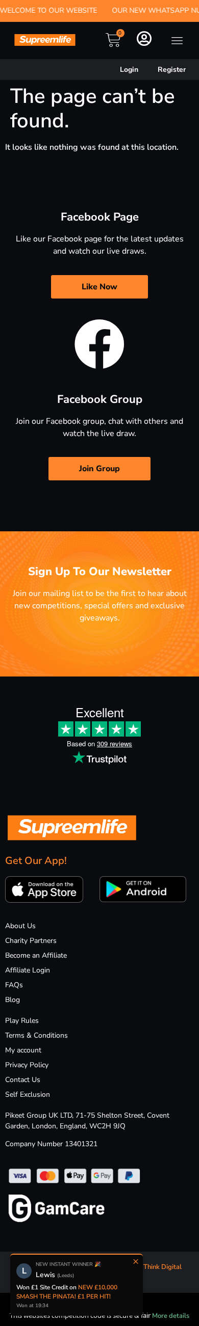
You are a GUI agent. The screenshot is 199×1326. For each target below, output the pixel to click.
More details (170, 1315)
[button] (177, 40)
